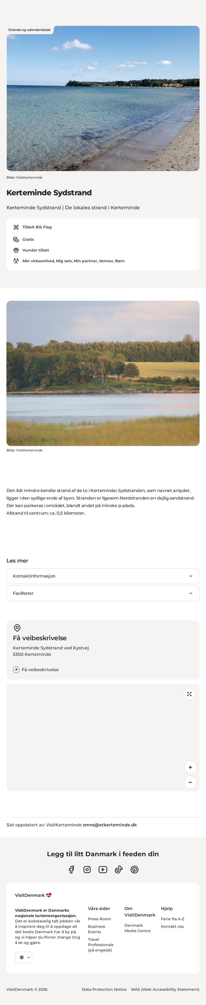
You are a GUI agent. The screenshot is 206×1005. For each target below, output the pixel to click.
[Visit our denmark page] (71, 869)
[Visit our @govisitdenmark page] (118, 869)
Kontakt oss (172, 926)
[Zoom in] (190, 767)
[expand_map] (189, 694)
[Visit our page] (87, 869)
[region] (103, 737)
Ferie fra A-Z (172, 918)
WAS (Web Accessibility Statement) (165, 989)
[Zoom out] (190, 782)
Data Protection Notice (104, 989)
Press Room (99, 918)
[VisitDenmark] (33, 895)
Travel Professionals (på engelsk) (100, 945)
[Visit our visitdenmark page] (103, 869)
